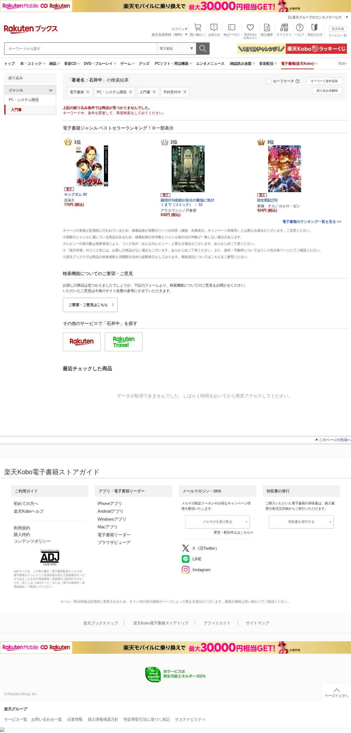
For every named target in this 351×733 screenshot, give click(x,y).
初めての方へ (26, 503)
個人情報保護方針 (103, 719)
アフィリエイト (217, 623)
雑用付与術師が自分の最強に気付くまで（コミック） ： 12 (187, 202)
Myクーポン (232, 34)
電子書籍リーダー (114, 534)
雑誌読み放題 (240, 63)
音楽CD (70, 63)
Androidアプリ (111, 511)
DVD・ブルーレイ (98, 63)
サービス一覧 (338, 35)
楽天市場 (338, 28)
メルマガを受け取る (217, 522)
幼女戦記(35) (267, 200)
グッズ (144, 63)
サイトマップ (257, 623)
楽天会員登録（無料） (168, 34)
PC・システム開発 (24, 100)
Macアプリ (108, 526)
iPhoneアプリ (110, 503)
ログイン (178, 29)
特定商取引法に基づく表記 (147, 719)
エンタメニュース (210, 63)
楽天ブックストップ (100, 623)
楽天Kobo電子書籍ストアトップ (160, 623)
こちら (216, 257)
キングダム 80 (75, 194)
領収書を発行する (301, 522)
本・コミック (31, 63)
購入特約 (22, 534)
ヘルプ (299, 34)
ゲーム (125, 63)
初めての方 (315, 34)
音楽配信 (266, 63)
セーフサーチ (283, 81)
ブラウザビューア (114, 542)
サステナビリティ (190, 719)
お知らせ (214, 34)
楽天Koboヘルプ (29, 511)
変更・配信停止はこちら (232, 532)
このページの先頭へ (335, 440)
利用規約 (22, 528)
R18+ (342, 63)
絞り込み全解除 (327, 90)
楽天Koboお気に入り (250, 36)
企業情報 (75, 719)
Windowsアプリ (112, 519)
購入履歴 (267, 34)
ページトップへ (336, 696)
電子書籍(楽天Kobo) (297, 63)
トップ (9, 63)
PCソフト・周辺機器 (171, 63)
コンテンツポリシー (32, 541)
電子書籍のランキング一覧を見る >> (311, 222)
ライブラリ (283, 34)
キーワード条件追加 (324, 81)
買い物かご (197, 34)
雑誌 (52, 63)
